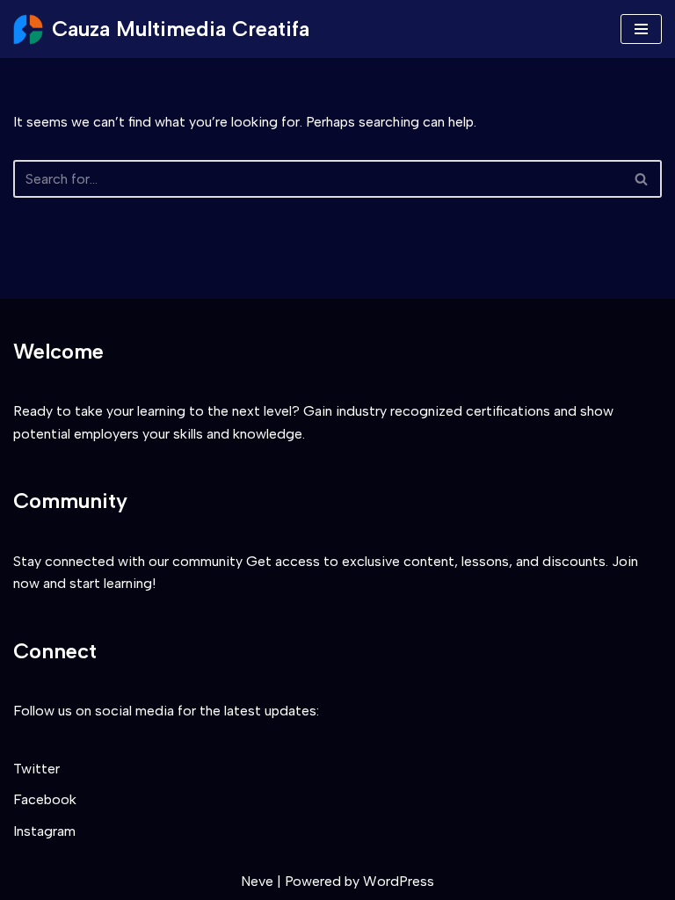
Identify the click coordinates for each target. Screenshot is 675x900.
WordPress (398, 881)
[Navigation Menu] (641, 29)
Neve (257, 881)
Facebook (44, 799)
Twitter (36, 768)
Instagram (44, 831)
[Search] (642, 179)
